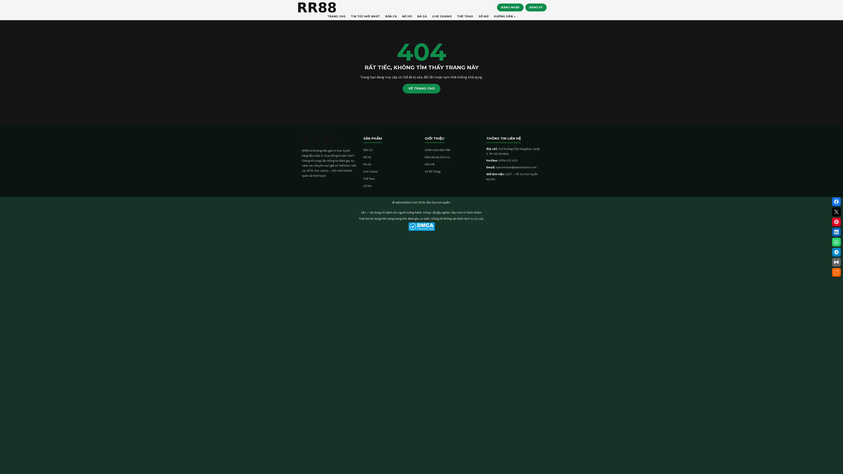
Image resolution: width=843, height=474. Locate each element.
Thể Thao (369, 179)
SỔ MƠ (484, 16)
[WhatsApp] (836, 242)
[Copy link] (836, 272)
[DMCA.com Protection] (421, 226)
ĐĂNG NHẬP (510, 7)
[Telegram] (836, 252)
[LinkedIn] (836, 232)
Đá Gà (367, 164)
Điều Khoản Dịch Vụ (437, 157)
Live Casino (370, 171)
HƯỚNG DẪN (503, 16)
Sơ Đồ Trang (432, 171)
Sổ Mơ (367, 186)
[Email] (836, 262)
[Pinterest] (836, 221)
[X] (836, 211)
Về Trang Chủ (421, 88)
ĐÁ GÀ (422, 16)
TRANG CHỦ (336, 16)
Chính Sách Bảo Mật (437, 150)
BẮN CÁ (391, 16)
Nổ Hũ (367, 157)
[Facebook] (836, 201)
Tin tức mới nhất (365, 16)
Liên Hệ (429, 164)
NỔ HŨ (407, 16)
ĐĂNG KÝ (536, 7)
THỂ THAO (465, 16)
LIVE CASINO (442, 16)
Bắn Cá (367, 150)
